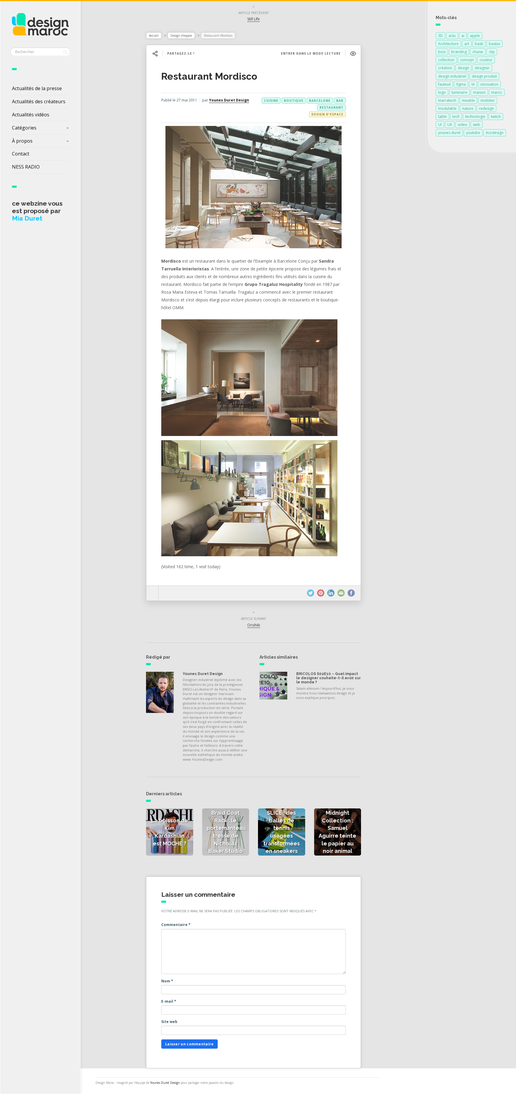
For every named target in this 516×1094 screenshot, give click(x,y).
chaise (477, 51)
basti (479, 43)
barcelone (320, 100)
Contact (20, 153)
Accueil (154, 35)
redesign (486, 108)
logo (442, 92)
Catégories (24, 127)
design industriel (452, 76)
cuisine (271, 100)
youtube (473, 132)
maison (479, 92)
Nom (167, 981)
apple (475, 35)
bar (339, 100)
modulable (447, 108)
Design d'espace (181, 35)
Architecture (448, 43)
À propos (22, 141)
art (466, 43)
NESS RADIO (26, 167)
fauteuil (444, 84)
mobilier (487, 100)
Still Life (253, 18)
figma (461, 84)
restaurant (331, 107)
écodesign (494, 132)
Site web (169, 1021)
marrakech (447, 100)
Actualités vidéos (30, 114)
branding (459, 51)
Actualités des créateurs (38, 101)
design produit (484, 76)
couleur (486, 59)
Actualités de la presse (37, 88)
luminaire (459, 92)
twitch (496, 116)
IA (473, 84)
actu (452, 35)
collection (446, 59)
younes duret (449, 132)
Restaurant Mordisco (209, 76)
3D (440, 35)
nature (467, 108)
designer (482, 67)
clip (492, 51)
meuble (468, 100)
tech (456, 116)
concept (467, 59)
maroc (496, 92)
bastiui (494, 43)
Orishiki (253, 625)
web (476, 124)
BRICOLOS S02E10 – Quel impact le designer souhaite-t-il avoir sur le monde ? (328, 678)
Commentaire (176, 924)
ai (462, 35)
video (462, 124)
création (445, 67)
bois (442, 51)
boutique (293, 100)
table (442, 116)
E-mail (168, 1001)
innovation (489, 84)
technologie (475, 116)
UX (449, 124)
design (463, 67)
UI (440, 124)
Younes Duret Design (229, 100)
